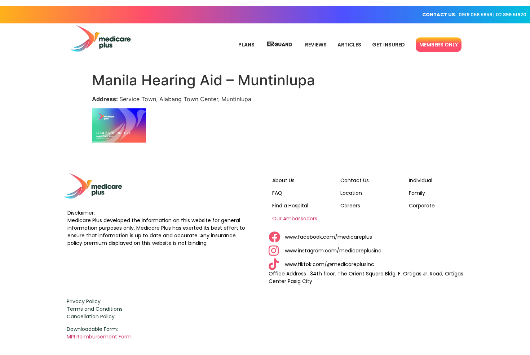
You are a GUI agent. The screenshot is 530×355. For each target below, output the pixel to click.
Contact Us (354, 180)
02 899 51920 (511, 14)
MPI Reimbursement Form (100, 336)
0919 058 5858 (475, 14)
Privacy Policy (84, 301)
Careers (350, 205)
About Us (283, 180)
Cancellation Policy (91, 316)
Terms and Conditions (95, 309)
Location (351, 193)
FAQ (277, 193)
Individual (420, 180)
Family (417, 193)
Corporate (422, 205)
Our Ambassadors (294, 218)
